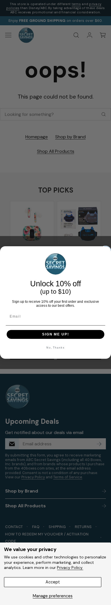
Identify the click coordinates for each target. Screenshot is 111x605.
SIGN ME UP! (55, 334)
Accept (53, 582)
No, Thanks (55, 347)
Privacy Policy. (70, 567)
